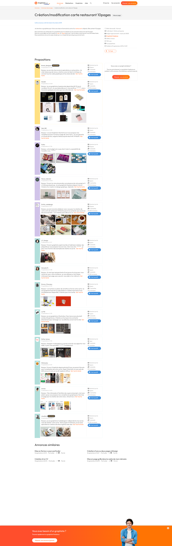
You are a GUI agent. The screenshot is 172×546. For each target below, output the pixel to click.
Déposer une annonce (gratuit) (44, 540)
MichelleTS (44, 268)
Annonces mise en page (47, 8)
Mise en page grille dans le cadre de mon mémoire (106, 459)
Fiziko (43, 144)
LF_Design (44, 240)
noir (58, 33)
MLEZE (43, 82)
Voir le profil (94, 74)
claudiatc (44, 416)
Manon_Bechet (46, 179)
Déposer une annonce (129, 3)
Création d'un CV (41, 459)
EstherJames (45, 339)
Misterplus (44, 363)
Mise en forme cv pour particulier (47, 451)
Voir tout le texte (79, 90)
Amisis (43, 388)
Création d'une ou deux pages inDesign (102, 451)
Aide (86, 3)
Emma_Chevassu (46, 284)
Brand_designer (46, 65)
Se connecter (115, 3)
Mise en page (117, 15)
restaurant (79, 28)
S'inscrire (106, 3)
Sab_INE (44, 128)
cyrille (43, 312)
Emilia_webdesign (47, 204)
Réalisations (69, 3)
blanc (63, 33)
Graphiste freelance (112, 36)
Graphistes (79, 3)
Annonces (60, 3)
